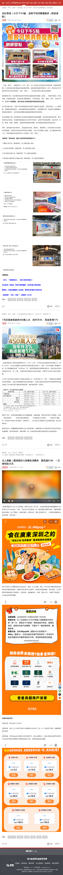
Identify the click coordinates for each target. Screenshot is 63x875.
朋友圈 (54, 3)
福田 (45, 837)
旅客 (34, 299)
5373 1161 (32, 867)
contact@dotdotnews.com (45, 867)
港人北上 (12, 837)
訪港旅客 (20, 438)
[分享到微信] (59, 691)
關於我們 (31, 863)
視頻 (27, 3)
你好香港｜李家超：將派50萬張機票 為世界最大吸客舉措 (21, 285)
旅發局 (20, 299)
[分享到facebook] (59, 687)
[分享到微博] (59, 698)
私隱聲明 (47, 863)
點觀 (35, 3)
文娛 (46, 3)
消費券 (28, 299)
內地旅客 (29, 438)
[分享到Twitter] (59, 694)
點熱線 (17, 863)
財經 (42, 3)
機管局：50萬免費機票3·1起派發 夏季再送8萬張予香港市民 (22, 290)
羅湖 (39, 837)
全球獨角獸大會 (16, 3)
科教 (50, 3)
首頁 (7, 3)
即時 (23, 3)
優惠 (27, 837)
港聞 (4, 20)
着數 (33, 837)
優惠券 (5, 467)
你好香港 (12, 299)
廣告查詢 (24, 863)
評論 (31, 3)
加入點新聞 (39, 863)
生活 (38, 3)
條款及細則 (55, 863)
